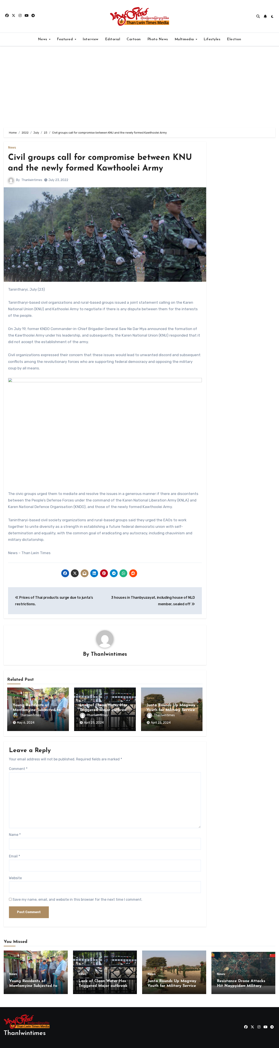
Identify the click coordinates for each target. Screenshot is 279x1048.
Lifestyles (212, 39)
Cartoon (134, 39)
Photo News (157, 39)
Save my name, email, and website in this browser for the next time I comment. (77, 899)
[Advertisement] (139, 87)
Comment (18, 769)
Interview (91, 39)
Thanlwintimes (31, 180)
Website (15, 878)
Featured (65, 39)
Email (14, 856)
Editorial (112, 39)
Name (15, 835)
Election (234, 39)
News (43, 39)
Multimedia (185, 39)
